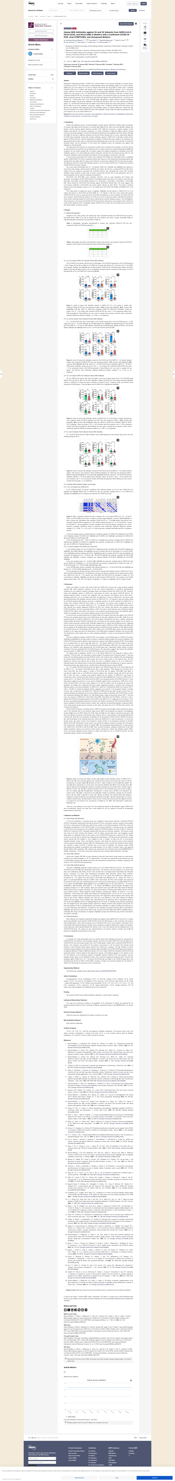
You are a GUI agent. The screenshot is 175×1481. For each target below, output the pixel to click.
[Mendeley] (86, 1310)
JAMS (110, 1465)
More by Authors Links (35, 65)
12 (80, 145)
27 (120, 641)
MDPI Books (112, 1453)
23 (88, 623)
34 (74, 723)
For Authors (92, 1451)
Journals (60, 3)
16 (99, 159)
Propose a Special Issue (41, 40)
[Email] (65, 1310)
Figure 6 (86, 713)
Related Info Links (34, 60)
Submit (144, 4)
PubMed (124, 1054)
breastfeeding (120, 114)
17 (109, 159)
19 (65, 183)
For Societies (92, 1462)
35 (90, 843)
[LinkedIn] (72, 1310)
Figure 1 (72, 265)
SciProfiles (112, 1460)
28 (122, 641)
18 (127, 169)
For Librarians (93, 1458)
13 (96, 149)
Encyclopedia (112, 1462)
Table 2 (130, 217)
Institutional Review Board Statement (40, 110)
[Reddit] (82, 1310)
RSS (135, 1438)
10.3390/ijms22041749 (59, 16)
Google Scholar (73, 1047)
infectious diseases (109, 114)
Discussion (33, 97)
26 (131, 631)
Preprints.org (112, 1455)
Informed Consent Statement (37, 112)
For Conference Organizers (96, 1465)
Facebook (131, 1453)
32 (65, 687)
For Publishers (93, 1460)
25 (128, 625)
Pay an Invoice (72, 1453)
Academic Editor (34, 49)
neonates (95, 116)
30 (121, 665)
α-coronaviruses (86, 116)
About (113, 3)
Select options (33, 1458)
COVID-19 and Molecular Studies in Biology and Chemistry (106, 69)
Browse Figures (83, 73)
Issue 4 (49, 16)
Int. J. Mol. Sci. (32, 1438)
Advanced (142, 10)
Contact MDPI (72, 1458)
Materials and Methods (36, 100)
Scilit (87, 1047)
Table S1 (97, 219)
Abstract (32, 91)
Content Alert (143, 1438)
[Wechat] (79, 1310)
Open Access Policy (74, 1455)
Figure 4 (73, 436)
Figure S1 (126, 575)
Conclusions (33, 102)
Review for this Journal (41, 35)
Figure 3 (67, 380)
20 (71, 589)
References (33, 119)
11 (82, 141)
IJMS (36, 16)
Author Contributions (35, 106)
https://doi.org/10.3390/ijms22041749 (95, 61)
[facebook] (75, 1310)
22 (71, 621)
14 (87, 151)
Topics (69, 3)
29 (119, 665)
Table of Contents (34, 88)
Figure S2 (97, 901)
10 (68, 137)
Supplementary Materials (37, 104)
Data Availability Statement (37, 114)
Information (79, 3)
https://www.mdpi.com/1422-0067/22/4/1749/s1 (102, 971)
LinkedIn (131, 1451)
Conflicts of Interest (35, 117)
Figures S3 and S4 (124, 903)
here (73, 1361)
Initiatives (104, 3)
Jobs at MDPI (72, 1460)
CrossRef (82, 1047)
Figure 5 (82, 491)
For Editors (92, 1455)
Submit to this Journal (41, 31)
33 (108, 687)
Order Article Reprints (126, 24)
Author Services (92, 3)
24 (116, 625)
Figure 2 (66, 323)
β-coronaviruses (75, 116)
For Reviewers (93, 1453)
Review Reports (97, 73)
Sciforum (111, 1451)
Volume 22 (42, 16)
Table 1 (78, 217)
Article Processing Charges (76, 1451)
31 (86, 677)
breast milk (74, 114)
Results (32, 95)
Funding (32, 108)
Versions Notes (111, 73)
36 (132, 845)
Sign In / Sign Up (132, 3)
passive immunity (84, 114)
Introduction (33, 93)
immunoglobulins (96, 114)
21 (125, 591)
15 (131, 151)
